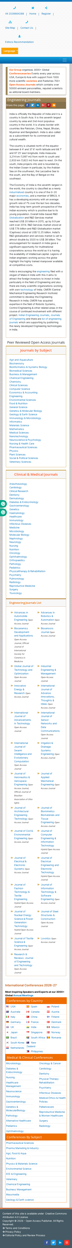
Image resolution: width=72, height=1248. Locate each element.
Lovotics (48, 940)
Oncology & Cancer (50, 1063)
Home (32, 13)
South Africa (37, 1037)
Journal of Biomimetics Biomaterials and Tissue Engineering (50, 816)
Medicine (14, 527)
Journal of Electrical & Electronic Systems (22, 865)
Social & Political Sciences (23, 458)
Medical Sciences (19, 432)
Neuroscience (13, 1091)
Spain (33, 1006)
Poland (55, 1006)
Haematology (17, 513)
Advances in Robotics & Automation (50, 618)
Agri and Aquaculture (21, 359)
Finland (55, 1016)
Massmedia (12, 1194)
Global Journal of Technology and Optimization (23, 673)
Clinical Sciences (18, 385)
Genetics (14, 509)
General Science (18, 407)
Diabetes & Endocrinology (23, 502)
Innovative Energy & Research (22, 691)
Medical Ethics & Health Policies (52, 1099)
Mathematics (16, 429)
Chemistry (15, 381)
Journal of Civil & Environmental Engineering (23, 836)
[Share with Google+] (43, 105)
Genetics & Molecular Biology (25, 410)
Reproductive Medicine (22, 585)
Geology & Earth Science (23, 414)
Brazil (13, 1037)
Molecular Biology (19, 534)
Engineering (15, 396)
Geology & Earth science (20, 1199)
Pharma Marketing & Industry (22, 1148)
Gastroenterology (19, 505)
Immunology (16, 520)
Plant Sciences (17, 454)
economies (22, 195)
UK (12, 1027)
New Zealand (31, 1044)
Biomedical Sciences (20, 370)
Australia (15, 1011)
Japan (13, 1032)
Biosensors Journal (48, 632)
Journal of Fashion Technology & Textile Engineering (23, 895)
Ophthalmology (18, 556)
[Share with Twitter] (32, 105)
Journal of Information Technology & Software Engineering (50, 893)
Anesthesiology (18, 483)
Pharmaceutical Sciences (23, 447)
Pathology (15, 563)
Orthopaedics (17, 560)
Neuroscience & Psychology (25, 439)
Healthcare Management (13, 1084)
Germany (15, 1022)
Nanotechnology (18, 436)
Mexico (55, 1027)
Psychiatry (15, 574)
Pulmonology (16, 578)
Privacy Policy (13, 1231)
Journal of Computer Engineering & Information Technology (50, 841)
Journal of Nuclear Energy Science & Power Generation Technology (23, 922)
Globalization (16, 217)
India (33, 1027)
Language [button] (10, 50)
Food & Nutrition (18, 403)
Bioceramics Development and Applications (23, 644)
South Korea (17, 1042)
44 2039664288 (14, 13)
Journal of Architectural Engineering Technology (23, 815)
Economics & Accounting (23, 392)
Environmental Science (18, 1168)
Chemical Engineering (21, 377)
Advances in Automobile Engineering (23, 618)
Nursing (13, 545)
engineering (43, 271)
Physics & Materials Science (21, 1163)
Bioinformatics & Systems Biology (28, 367)
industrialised (16, 192)
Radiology (15, 582)
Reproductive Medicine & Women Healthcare (52, 1113)
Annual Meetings (23, 995)
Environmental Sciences (22, 399)
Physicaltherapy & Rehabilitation (27, 571)
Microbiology (16, 531)
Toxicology (15, 593)
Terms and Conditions (17, 1228)
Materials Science (19, 425)
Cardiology (15, 487)
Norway (55, 1032)
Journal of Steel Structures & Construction (49, 918)
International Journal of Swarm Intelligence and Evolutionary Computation (23, 756)
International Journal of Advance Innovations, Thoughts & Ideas (48, 696)
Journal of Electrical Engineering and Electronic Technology (50, 868)
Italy (12, 1016)
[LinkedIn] (60, 1242)
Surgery (13, 589)
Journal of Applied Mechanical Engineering (50, 780)
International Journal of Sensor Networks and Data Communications (50, 725)
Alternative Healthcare (18, 1120)
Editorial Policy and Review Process (25, 1235)
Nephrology (16, 538)
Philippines (36, 1051)
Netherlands (17, 1047)
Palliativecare (46, 1106)
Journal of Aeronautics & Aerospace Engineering (23, 788)
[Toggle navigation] (64, 60)
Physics (13, 450)
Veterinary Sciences (20, 461)
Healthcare (15, 516)
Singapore (36, 1032)
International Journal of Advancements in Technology (22, 721)
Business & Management (23, 374)
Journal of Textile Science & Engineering (23, 944)
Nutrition (14, 549)
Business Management (18, 1189)
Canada (35, 1011)
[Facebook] (46, 1242)
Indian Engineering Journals (34, 315)
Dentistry (14, 494)
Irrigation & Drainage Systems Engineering (50, 750)
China (33, 1016)
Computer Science (19, 388)
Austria (55, 1011)
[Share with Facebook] (27, 105)
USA (13, 1006)
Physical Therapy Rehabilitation (49, 1080)
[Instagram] (66, 1242)
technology (26, 289)
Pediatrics (14, 567)
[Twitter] (53, 1242)
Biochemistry (16, 363)
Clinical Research (18, 491)
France (34, 1022)
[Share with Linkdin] (38, 105)
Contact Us (26, 27)
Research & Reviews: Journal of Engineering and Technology (23, 963)
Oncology (14, 553)
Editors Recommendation (19, 41)
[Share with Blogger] (54, 105)
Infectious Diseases (20, 523)
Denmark (56, 1022)
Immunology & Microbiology (25, 418)
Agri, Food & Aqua (16, 1153)
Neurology (15, 542)
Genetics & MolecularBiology (15, 1108)
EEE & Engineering (16, 1173)
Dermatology (16, 498)
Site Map (10, 27)
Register (46, 13)
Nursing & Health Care (21, 443)
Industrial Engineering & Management (48, 673)
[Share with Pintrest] (49, 105)
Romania (56, 1037)
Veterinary (11, 1179)
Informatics (15, 421)
